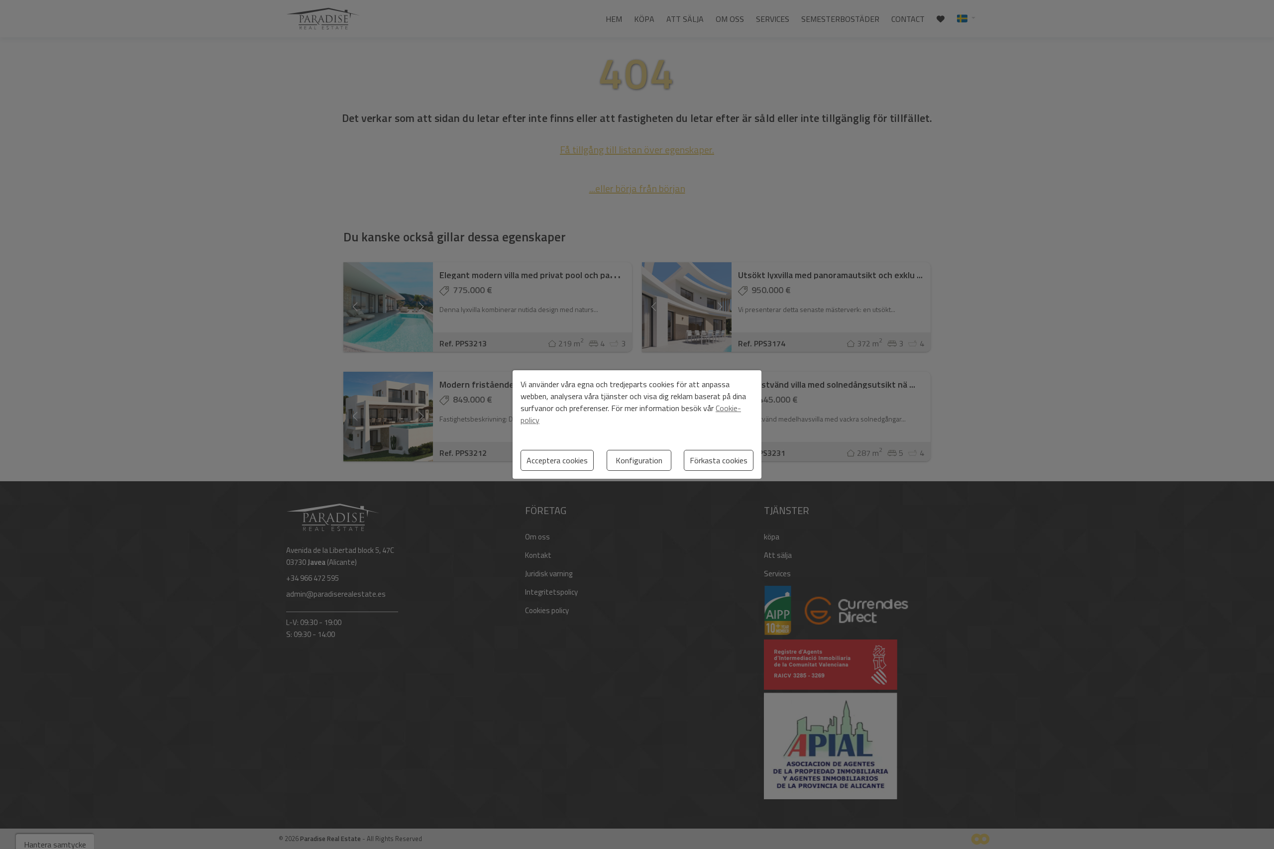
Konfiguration (639, 460)
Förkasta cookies (718, 460)
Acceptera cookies (557, 460)
